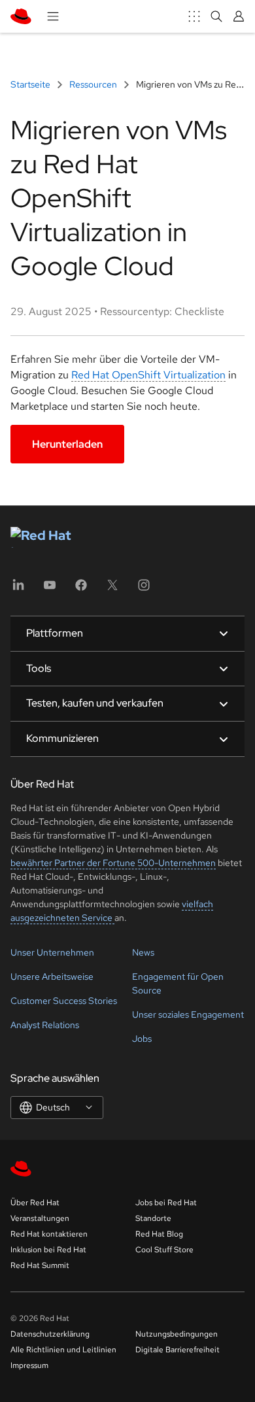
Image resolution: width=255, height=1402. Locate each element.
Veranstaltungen (39, 1218)
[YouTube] (50, 589)
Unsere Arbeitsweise (52, 976)
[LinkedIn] (18, 589)
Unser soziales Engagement (188, 1014)
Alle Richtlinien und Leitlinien (63, 1349)
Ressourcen (93, 84)
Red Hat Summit (39, 1265)
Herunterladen (67, 444)
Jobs (142, 1038)
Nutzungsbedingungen (176, 1334)
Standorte (153, 1218)
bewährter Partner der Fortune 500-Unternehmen (113, 863)
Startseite (31, 84)
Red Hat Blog (159, 1234)
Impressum (29, 1365)
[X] (112, 589)
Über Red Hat (35, 1202)
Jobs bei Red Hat (166, 1202)
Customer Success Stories (63, 1001)
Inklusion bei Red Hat (48, 1249)
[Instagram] (144, 589)
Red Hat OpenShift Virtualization (148, 375)
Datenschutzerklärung (50, 1334)
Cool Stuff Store (164, 1249)
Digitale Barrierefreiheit (177, 1349)
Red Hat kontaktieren (49, 1234)
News (143, 952)
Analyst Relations (44, 1025)
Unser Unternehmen (52, 952)
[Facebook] (81, 589)
